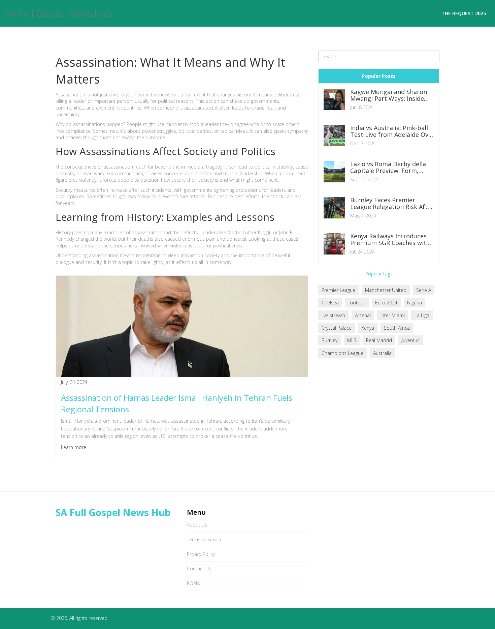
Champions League (342, 353)
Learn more (73, 447)
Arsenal (363, 315)
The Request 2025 (463, 13)
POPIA (193, 583)
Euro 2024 (386, 302)
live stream (333, 315)
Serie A (423, 290)
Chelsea (330, 302)
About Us (197, 524)
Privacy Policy (201, 554)
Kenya (367, 328)
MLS (351, 340)
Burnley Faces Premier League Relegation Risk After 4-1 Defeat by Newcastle (392, 203)
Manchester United (385, 290)
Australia (382, 353)
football (357, 302)
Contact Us (199, 568)
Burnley (329, 340)
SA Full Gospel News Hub (58, 13)
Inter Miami (393, 315)
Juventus (411, 340)
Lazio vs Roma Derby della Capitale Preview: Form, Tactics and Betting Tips (388, 167)
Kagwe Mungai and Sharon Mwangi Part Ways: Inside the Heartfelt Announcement (392, 95)
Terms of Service (205, 539)
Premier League (338, 290)
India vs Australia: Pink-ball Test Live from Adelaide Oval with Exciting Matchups (391, 131)
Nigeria (414, 302)
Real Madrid (379, 340)
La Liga (422, 315)
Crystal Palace (337, 328)
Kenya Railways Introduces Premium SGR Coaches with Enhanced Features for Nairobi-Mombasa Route (390, 239)
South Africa (397, 328)
